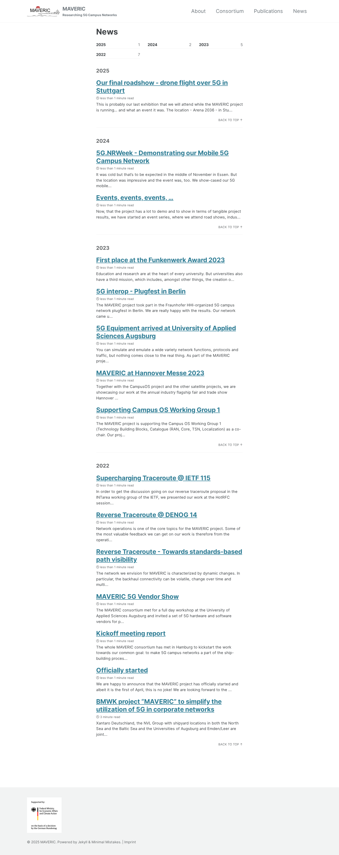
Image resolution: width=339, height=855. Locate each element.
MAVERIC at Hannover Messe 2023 (150, 373)
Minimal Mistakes (106, 842)
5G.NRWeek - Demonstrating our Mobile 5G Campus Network (162, 157)
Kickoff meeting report (131, 633)
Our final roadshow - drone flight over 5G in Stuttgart (162, 86)
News (300, 11)
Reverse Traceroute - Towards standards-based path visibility (169, 555)
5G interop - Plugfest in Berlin (141, 291)
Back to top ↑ (230, 120)
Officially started (122, 670)
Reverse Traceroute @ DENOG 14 (146, 515)
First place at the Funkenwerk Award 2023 (160, 260)
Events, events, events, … (134, 197)
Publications (268, 11)
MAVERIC (89, 11)
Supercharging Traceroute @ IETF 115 (153, 478)
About (198, 11)
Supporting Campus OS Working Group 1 (158, 410)
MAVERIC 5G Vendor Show (137, 596)
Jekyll (82, 842)
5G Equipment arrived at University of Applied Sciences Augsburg (166, 332)
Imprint (130, 842)
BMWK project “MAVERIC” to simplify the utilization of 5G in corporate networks (159, 705)
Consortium (230, 11)
